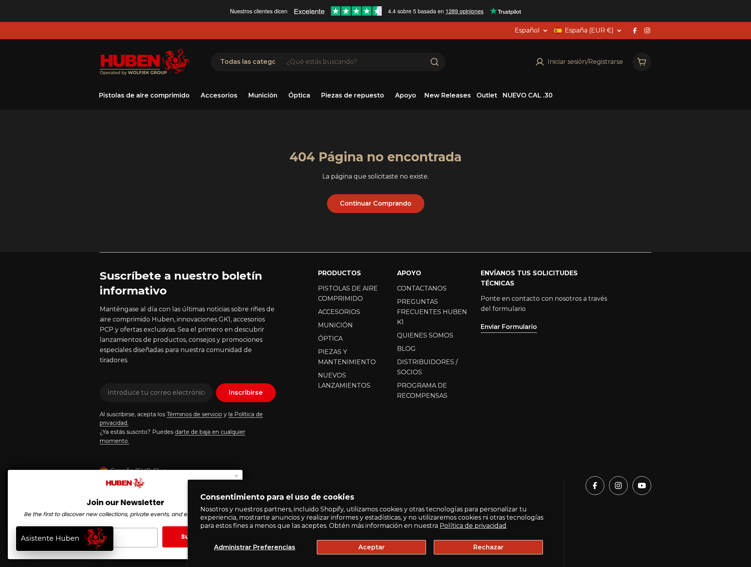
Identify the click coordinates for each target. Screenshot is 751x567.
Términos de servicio (194, 414)
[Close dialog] (236, 476)
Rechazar (488, 547)
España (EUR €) (589, 30)
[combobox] (328, 61)
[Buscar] (434, 62)
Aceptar (371, 547)
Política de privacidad (473, 525)
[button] (65, 538)
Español (527, 30)
